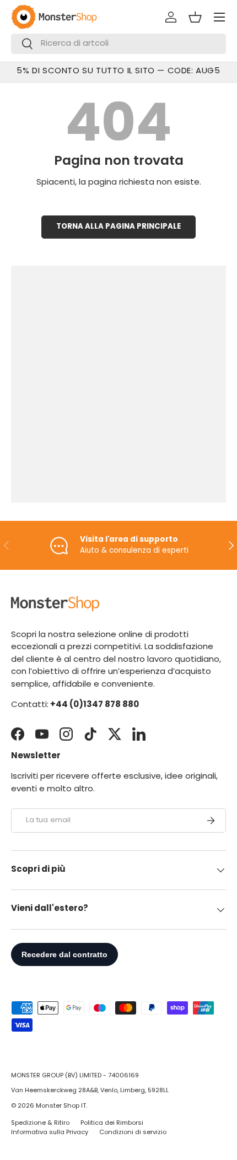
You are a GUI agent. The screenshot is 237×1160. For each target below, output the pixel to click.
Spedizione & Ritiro (40, 1123)
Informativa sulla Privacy (49, 1133)
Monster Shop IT (61, 1106)
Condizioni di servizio (132, 1133)
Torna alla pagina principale (118, 226)
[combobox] (118, 44)
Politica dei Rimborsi (111, 1123)
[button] (195, 17)
